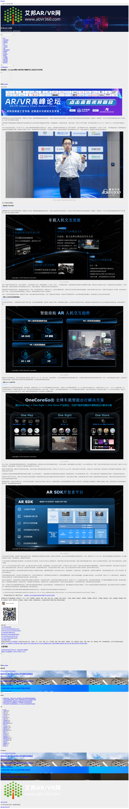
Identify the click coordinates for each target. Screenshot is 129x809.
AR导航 (32, 643)
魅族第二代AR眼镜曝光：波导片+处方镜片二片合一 (13, 651)
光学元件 (41, 643)
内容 (29, 643)
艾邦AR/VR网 (6, 28)
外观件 (21, 643)
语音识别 (73, 643)
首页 (4, 38)
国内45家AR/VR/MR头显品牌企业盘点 (10, 634)
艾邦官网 (5, 61)
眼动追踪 (62, 643)
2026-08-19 (3, 779)
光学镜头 (82, 643)
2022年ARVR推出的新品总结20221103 (10, 628)
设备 (4, 741)
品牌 (2, 643)
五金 (70, 643)
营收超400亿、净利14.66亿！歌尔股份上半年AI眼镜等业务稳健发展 (17, 674)
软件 (68, 643)
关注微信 (5, 54)
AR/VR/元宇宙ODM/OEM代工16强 (9, 636)
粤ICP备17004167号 (5, 807)
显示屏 (77, 643)
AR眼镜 (10, 643)
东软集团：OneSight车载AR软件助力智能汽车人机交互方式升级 (39, 595)
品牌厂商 (5, 42)
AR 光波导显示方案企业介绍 (8, 632)
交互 (38, 643)
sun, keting (5, 84)
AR (1, 67)
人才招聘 (5, 58)
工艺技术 (5, 47)
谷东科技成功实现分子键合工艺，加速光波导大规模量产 (14, 649)
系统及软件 (5, 67)
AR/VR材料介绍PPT (6, 639)
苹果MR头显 (6, 738)
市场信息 (5, 41)
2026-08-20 (3, 765)
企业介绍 (5, 717)
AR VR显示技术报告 (6, 627)
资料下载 (5, 59)
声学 (4, 724)
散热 (4, 731)
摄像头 (57, 643)
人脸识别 (54, 643)
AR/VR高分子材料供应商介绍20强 (9, 638)
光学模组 (7, 678)
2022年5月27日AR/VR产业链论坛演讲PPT (11, 630)
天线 (65, 643)
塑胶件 (85, 643)
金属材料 (5, 51)
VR (12, 643)
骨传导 (4, 745)
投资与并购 (6, 730)
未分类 (4, 734)
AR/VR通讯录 (14, 641)
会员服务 (5, 57)
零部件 (4, 744)
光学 (4, 48)
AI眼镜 (2, 685)
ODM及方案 (16, 643)
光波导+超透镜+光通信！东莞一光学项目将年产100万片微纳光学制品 (17, 681)
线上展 (4, 52)
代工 (4, 44)
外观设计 (25, 643)
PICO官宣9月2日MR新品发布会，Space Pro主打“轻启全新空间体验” (19, 703)
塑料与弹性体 (6, 49)
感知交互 (5, 728)
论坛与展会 (6, 39)
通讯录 (4, 55)
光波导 (49, 643)
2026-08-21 (3, 758)
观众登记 (5, 62)
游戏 (35, 643)
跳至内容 (3, 1)
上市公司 (5, 45)
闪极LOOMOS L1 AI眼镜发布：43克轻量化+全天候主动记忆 (17, 702)
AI (3, 709)
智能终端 (46, 643)
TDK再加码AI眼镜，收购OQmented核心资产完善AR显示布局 (15, 688)
